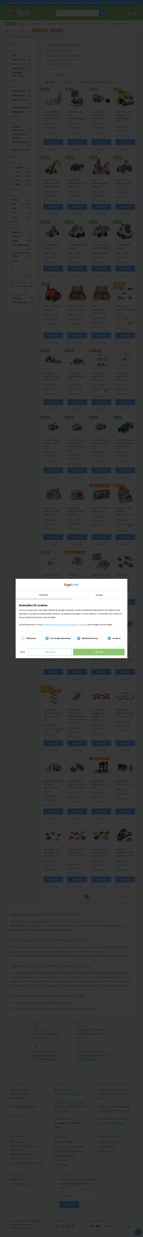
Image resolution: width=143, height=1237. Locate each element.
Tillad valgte (50, 652)
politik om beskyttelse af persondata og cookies (65, 624)
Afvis (22, 652)
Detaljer (99, 595)
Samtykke (43, 595)
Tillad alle (99, 652)
